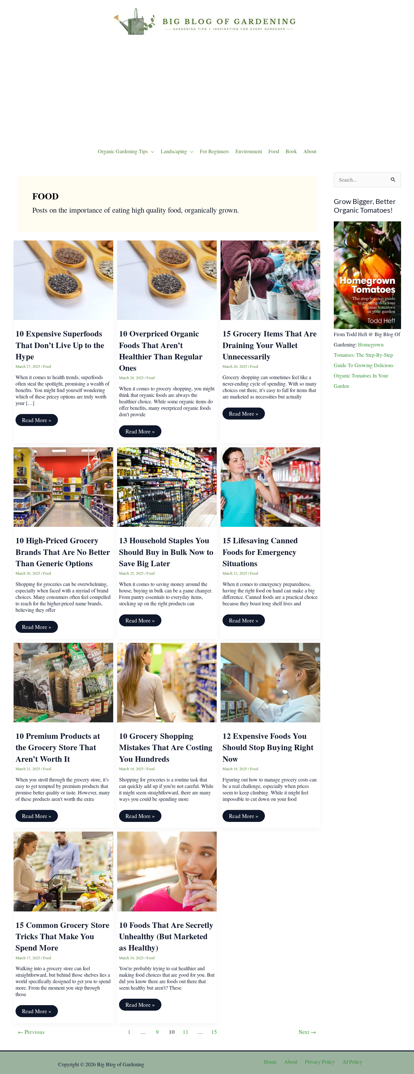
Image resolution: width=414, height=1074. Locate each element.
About (290, 1061)
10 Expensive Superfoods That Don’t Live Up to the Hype (60, 344)
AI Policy (352, 1061)
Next (307, 1032)
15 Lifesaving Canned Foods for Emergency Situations (260, 551)
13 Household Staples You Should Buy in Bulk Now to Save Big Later (166, 551)
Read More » (36, 421)
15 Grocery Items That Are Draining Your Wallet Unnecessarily (270, 344)
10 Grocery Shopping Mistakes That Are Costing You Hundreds (165, 747)
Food (47, 366)
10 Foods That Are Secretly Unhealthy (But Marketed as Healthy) (166, 936)
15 (214, 1032)
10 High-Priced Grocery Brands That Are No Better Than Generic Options (63, 551)
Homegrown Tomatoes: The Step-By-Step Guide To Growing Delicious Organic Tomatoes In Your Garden (363, 365)
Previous (31, 1032)
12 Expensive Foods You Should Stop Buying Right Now (268, 747)
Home (270, 1061)
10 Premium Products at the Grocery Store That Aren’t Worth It (58, 747)
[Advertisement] (207, 90)
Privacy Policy (320, 1061)
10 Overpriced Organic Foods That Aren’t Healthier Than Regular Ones (160, 350)
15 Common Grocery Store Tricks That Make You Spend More (62, 936)
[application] (151, 151)
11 (186, 1032)
